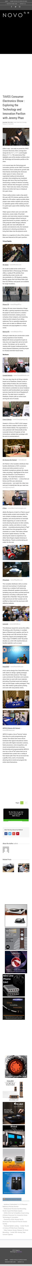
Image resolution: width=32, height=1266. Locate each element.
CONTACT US (21, 1262)
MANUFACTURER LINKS (10, 1262)
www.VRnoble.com (15, 265)
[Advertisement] (16, 35)
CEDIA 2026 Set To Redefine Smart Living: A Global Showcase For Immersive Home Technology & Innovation (16, 1215)
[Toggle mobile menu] (28, 13)
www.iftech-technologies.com (17, 508)
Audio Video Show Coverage (20, 122)
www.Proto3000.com (17, 666)
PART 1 (13, 153)
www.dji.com (22, 460)
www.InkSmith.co (15, 624)
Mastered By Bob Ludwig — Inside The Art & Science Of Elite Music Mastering (16, 1227)
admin (16, 843)
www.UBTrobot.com (8, 730)
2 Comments (10, 124)
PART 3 (9, 155)
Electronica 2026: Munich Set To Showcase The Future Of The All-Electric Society (15, 1222)
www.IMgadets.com (17, 580)
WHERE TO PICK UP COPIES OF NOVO (18, 1259)
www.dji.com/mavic (8, 487)
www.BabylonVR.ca (16, 331)
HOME (6, 1259)
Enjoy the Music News (13, 1199)
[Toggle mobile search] (25, 13)
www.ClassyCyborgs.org (20, 419)
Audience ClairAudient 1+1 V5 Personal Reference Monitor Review (15, 1205)
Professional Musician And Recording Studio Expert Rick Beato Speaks (14, 1210)
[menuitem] (6, 1)
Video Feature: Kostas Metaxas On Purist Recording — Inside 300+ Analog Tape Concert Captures (15, 1232)
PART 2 (17, 153)
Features (4, 124)
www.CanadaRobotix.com (21, 375)
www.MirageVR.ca (15, 304)
